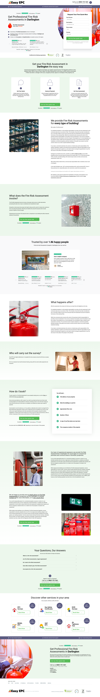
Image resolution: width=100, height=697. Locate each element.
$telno (44, 395)
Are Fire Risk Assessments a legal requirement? (35, 559)
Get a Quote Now (38, 498)
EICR (12, 683)
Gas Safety (17, 683)
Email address (69, 22)
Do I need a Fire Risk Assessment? (31, 562)
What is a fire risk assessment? (30, 555)
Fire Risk (37, 683)
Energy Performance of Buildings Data (68, 176)
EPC (9, 683)
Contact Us (12, 498)
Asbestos (49, 683)
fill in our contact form (18, 396)
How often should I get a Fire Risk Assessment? (35, 565)
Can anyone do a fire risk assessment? (32, 569)
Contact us (54, 672)
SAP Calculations (30, 683)
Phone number (69, 27)
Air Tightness (23, 683)
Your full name (69, 17)
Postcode (68, 32)
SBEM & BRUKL (43, 683)
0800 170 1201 (83, 2)
